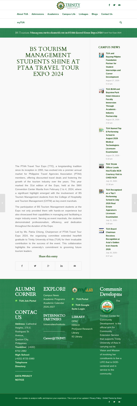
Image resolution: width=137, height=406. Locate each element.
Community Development (113, 291)
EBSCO (76, 325)
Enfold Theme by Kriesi (112, 398)
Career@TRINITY (55, 338)
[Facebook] (109, 5)
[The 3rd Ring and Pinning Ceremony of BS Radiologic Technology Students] (134, 203)
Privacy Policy (95, 398)
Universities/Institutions (55, 324)
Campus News (51, 295)
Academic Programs (54, 299)
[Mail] (119, 5)
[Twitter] (114, 5)
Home (46, 33)
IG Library (77, 336)
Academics (55, 33)
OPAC (75, 321)
